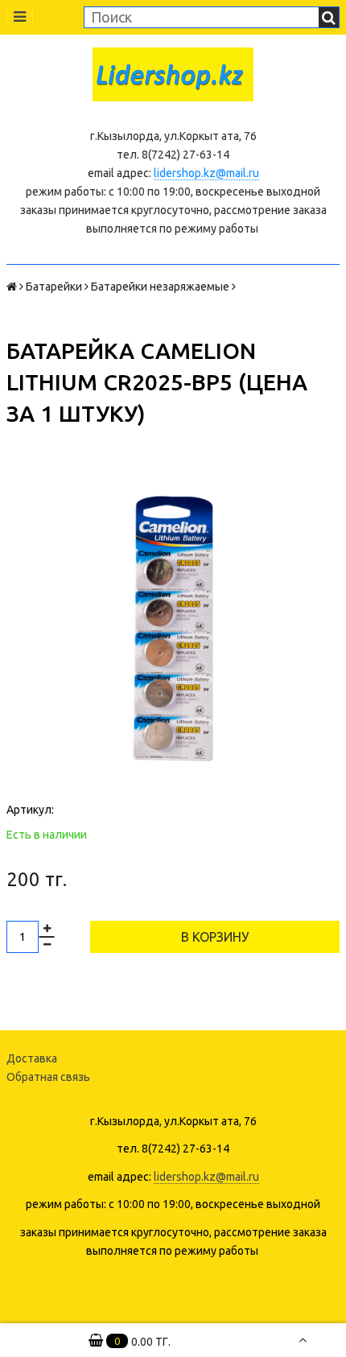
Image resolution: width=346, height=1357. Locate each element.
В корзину (215, 937)
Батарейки (54, 286)
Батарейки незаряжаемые (160, 286)
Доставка (31, 1058)
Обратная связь (48, 1076)
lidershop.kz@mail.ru (206, 173)
